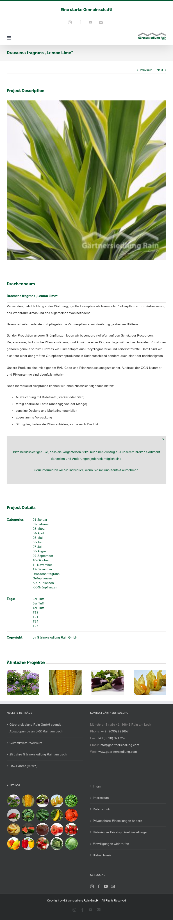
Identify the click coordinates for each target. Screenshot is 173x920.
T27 (35, 626)
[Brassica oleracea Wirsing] (57, 843)
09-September (43, 556)
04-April (38, 533)
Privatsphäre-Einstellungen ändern (117, 820)
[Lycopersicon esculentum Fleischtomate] (57, 829)
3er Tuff (38, 603)
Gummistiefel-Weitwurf (25, 743)
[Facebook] (99, 886)
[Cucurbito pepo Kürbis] (71, 815)
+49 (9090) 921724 (111, 738)
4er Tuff (38, 608)
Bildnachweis (102, 855)
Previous (146, 70)
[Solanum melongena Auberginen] (42, 801)
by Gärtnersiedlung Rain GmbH (55, 637)
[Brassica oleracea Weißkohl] (71, 843)
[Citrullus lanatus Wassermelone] (28, 829)
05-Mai (38, 537)
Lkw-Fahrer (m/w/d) (23, 766)
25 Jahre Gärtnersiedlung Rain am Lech (38, 754)
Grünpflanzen (42, 578)
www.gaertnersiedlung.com (117, 751)
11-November (42, 565)
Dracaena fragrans (46, 574)
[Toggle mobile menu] (9, 37)
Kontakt (116, 470)
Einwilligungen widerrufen (111, 844)
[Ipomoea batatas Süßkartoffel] (13, 815)
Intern (97, 786)
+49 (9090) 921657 (115, 731)
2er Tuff (38, 599)
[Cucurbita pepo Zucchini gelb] (57, 815)
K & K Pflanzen (43, 583)
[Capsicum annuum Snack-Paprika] (13, 843)
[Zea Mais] (28, 801)
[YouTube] (106, 886)
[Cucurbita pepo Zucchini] (42, 815)
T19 (35, 612)
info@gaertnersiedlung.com (119, 745)
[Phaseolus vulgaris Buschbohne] (71, 801)
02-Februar (41, 524)
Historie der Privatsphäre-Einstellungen (120, 832)
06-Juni (38, 542)
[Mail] (113, 886)
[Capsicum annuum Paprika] (28, 843)
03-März (39, 528)
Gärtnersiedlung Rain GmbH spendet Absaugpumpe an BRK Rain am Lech (36, 728)
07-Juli (37, 546)
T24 (35, 621)
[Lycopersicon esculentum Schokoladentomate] (42, 829)
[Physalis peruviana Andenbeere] (57, 801)
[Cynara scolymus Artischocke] (28, 815)
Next (160, 70)
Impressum (101, 797)
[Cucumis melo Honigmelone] (13, 829)
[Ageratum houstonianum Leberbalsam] (13, 801)
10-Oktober (41, 560)
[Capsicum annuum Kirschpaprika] (42, 843)
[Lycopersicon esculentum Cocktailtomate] (71, 829)
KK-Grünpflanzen (45, 587)
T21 (35, 617)
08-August (40, 551)
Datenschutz (102, 809)
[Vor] (162, 682)
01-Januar (40, 519)
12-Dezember (42, 569)
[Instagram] (92, 886)
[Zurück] (10, 682)
